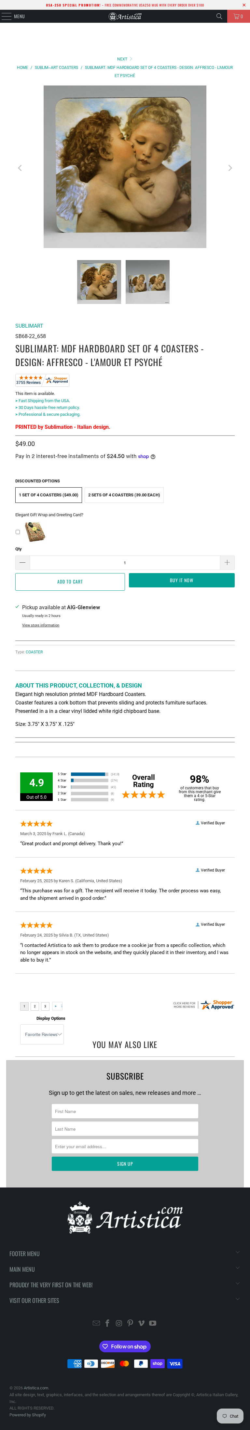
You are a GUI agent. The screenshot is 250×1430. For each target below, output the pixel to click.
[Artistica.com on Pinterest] (130, 1324)
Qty (18, 548)
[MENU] (3, 16)
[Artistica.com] (125, 16)
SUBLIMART (29, 326)
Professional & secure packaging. (47, 414)
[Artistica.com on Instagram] (119, 1324)
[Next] (230, 168)
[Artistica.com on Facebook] (108, 1324)
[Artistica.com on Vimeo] (141, 1324)
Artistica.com (36, 1387)
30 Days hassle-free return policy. (47, 407)
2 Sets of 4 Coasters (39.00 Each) (124, 494)
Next (122, 59)
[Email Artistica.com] (96, 1324)
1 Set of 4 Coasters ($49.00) (48, 494)
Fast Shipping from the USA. (42, 400)
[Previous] (20, 168)
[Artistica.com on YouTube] (153, 1324)
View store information (40, 625)
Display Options (50, 1018)
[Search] (219, 16)
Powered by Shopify (27, 1414)
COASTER (34, 652)
